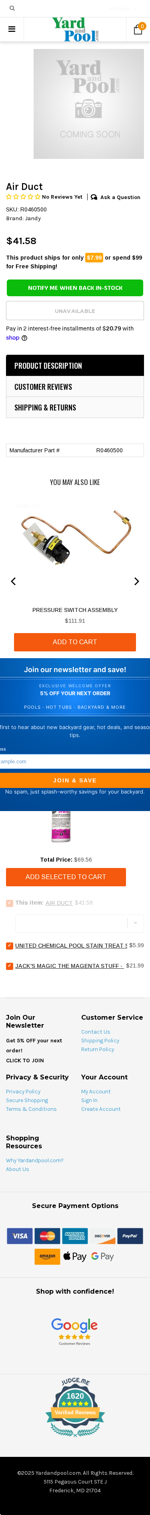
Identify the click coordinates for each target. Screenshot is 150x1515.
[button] (24, 197)
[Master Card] (47, 1235)
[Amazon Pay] (47, 1256)
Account (119, 9)
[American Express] (75, 1235)
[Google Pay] (103, 1256)
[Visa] (20, 1235)
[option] (89, 104)
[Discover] (103, 1235)
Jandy (33, 218)
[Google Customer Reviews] (74, 1331)
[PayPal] (130, 1235)
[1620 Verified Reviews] (75, 1438)
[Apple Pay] (75, 1256)
